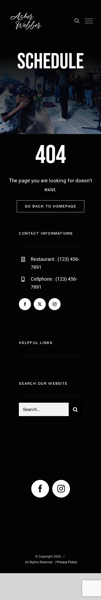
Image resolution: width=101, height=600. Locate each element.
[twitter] (40, 304)
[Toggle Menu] (89, 20)
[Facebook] (40, 489)
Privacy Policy (67, 562)
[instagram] (54, 304)
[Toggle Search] (76, 20)
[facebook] (25, 304)
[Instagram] (61, 489)
